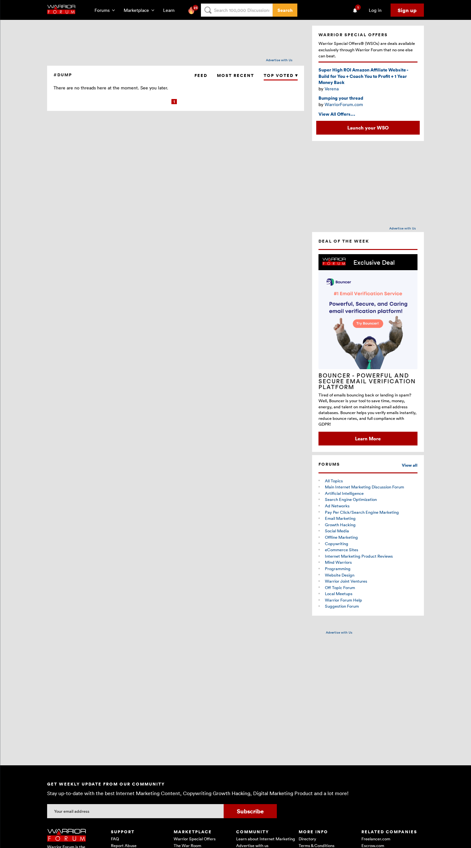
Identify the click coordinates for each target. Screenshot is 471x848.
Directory (307, 839)
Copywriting (336, 543)
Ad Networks (337, 506)
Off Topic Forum (340, 587)
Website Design (339, 575)
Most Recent (235, 75)
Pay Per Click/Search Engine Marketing (362, 512)
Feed (200, 75)
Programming (338, 568)
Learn (170, 10)
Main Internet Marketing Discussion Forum (364, 487)
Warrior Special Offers (195, 839)
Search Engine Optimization (351, 499)
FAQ (115, 839)
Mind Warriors (338, 562)
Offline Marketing (341, 537)
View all (409, 465)
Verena (332, 89)
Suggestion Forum (342, 606)
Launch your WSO (368, 127)
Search (285, 10)
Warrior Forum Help (343, 600)
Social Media (337, 531)
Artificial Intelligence (344, 493)
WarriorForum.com (344, 104)
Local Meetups (338, 593)
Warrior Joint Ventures (346, 581)
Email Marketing (340, 518)
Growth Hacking (340, 525)
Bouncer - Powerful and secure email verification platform (367, 381)
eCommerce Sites (341, 550)
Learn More (368, 438)
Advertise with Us (279, 60)
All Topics (334, 481)
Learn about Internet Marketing (265, 839)
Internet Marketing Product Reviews (359, 556)
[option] (367, 349)
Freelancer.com (375, 839)
